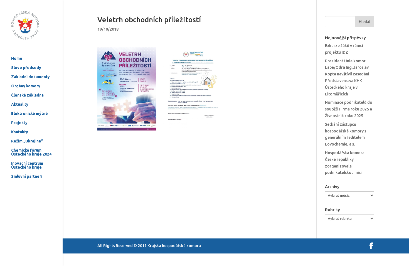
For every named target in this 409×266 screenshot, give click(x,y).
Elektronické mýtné (29, 114)
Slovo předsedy (26, 68)
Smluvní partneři (26, 176)
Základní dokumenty (30, 77)
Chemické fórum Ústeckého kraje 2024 (31, 152)
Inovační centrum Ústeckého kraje (27, 165)
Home (16, 58)
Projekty (19, 123)
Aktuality (19, 104)
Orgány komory (25, 86)
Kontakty (19, 132)
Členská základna (27, 95)
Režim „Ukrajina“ (27, 141)
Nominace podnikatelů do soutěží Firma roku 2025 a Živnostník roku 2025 (348, 109)
